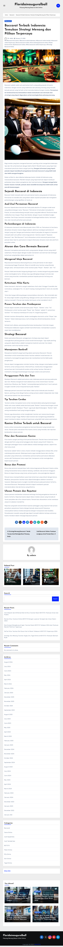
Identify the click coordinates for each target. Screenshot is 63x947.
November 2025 (9, 701)
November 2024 (9, 754)
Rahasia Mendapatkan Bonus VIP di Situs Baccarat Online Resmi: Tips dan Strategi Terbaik (50, 572)
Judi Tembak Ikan (9, 841)
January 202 (8, 815)
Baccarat (8, 21)
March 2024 (8, 788)
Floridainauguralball (31, 4)
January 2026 (8, 692)
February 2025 (8, 740)
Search (7, 593)
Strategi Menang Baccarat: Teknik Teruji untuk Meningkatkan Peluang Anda (18, 534)
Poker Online (8, 850)
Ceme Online (8, 832)
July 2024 (7, 771)
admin (11, 38)
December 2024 (9, 749)
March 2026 (8, 684)
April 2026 (7, 679)
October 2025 (8, 706)
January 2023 (8, 806)
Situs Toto (7, 871)
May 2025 (7, 727)
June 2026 (7, 671)
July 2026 (7, 666)
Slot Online (7, 858)
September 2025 (9, 710)
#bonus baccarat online (22, 42)
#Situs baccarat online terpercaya (36, 44)
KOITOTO (7, 845)
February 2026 (9, 688)
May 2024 (7, 780)
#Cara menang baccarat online (39, 42)
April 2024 (7, 784)
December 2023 (9, 802)
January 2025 (8, 745)
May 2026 (7, 675)
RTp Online (7, 854)
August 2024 (8, 767)
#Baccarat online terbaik (43, 40)
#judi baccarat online (19, 44)
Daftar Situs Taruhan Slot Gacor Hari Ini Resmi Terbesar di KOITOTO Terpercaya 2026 (30, 631)
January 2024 (8, 797)
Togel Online (8, 863)
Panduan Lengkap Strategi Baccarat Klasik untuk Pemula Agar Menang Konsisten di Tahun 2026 (12, 572)
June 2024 (7, 775)
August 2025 (8, 714)
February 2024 (9, 793)
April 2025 (7, 732)
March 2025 (8, 736)
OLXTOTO (38, 944)
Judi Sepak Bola (9, 837)
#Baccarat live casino (12, 40)
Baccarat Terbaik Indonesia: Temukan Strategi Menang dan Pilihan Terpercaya (28, 29)
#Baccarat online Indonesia (27, 40)
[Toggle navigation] (4, 6)
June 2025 (7, 723)
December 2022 (9, 810)
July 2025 (7, 719)
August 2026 (8, 662)
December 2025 (9, 697)
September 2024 (9, 762)
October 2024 (8, 758)
